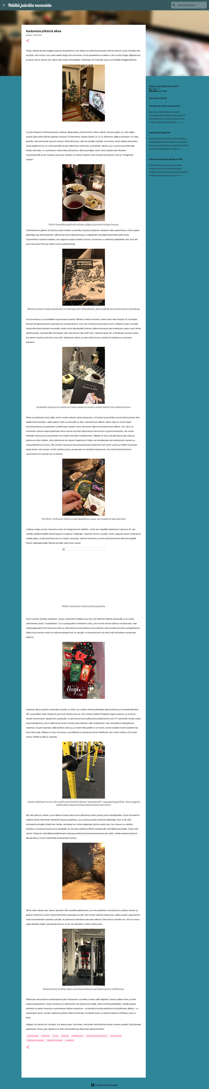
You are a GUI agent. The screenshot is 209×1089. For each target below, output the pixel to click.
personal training (35, 1040)
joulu (55, 1036)
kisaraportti (77, 1036)
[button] (27, 41)
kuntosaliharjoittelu (97, 1036)
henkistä (45, 1036)
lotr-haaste (115, 1036)
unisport (70, 1040)
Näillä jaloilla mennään (30, 5)
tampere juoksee (54, 1040)
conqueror (32, 1036)
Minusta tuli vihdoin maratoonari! (164, 106)
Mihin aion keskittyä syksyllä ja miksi (166, 159)
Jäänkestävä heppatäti (159, 132)
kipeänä (65, 1036)
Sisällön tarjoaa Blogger (106, 1085)
